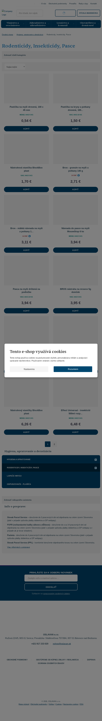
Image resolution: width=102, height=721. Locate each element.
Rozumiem (73, 369)
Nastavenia (29, 369)
